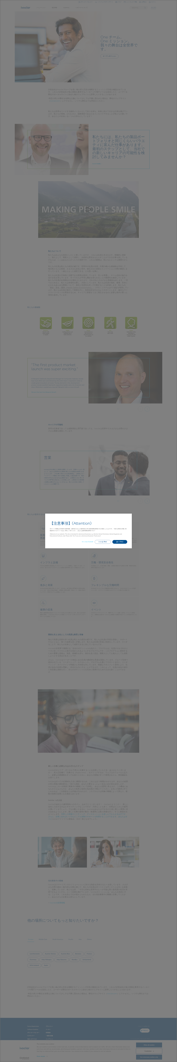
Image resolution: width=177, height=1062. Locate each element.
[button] (103, 542)
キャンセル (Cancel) (87, 541)
